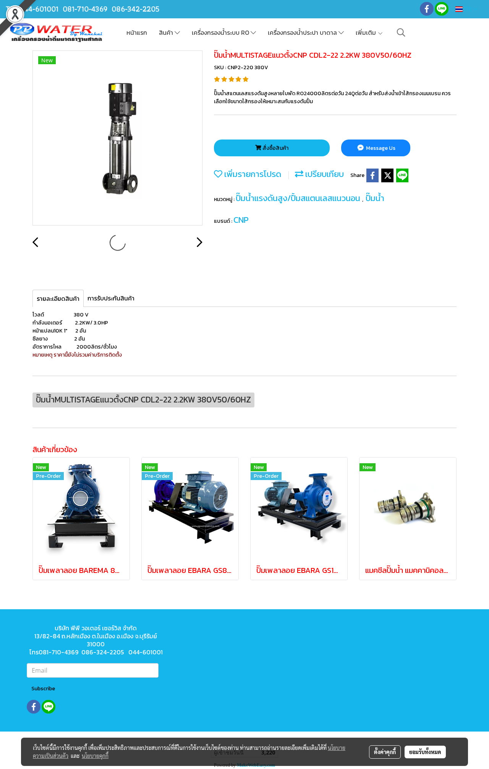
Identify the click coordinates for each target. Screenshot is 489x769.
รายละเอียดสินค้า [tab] (58, 298)
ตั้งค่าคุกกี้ (385, 751)
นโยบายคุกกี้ (95, 755)
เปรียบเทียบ (323, 174)
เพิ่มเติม (366, 32)
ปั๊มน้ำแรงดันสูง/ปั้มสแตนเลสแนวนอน (299, 198)
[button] (401, 32)
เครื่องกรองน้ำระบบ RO (221, 32)
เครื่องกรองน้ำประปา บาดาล (303, 32)
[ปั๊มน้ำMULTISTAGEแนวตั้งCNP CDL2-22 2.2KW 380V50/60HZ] (117, 138)
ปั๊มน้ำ (375, 198)
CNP (241, 220)
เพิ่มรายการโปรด (251, 174)
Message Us (380, 148)
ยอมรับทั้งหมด (425, 751)
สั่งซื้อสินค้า (274, 148)
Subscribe (43, 689)
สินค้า (167, 32)
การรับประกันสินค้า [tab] (110, 298)
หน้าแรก (136, 32)
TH (468, 9)
